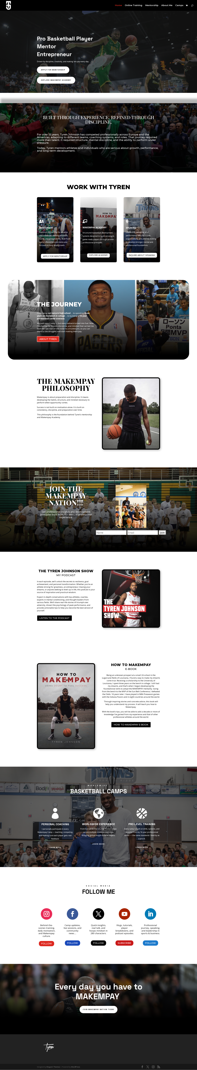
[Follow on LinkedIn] (150, 914)
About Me (166, 6)
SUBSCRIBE (124, 943)
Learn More (55, 847)
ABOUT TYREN (48, 339)
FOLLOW (46, 943)
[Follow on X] (98, 914)
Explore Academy (98, 255)
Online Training (133, 6)
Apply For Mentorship (55, 256)
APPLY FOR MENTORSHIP (53, 70)
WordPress (75, 1067)
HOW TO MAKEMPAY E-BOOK (131, 724)
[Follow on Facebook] (72, 914)
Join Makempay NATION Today (98, 1009)
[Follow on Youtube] (124, 914)
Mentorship (151, 6)
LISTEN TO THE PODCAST (54, 618)
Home (118, 6)
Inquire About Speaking (142, 255)
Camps (179, 6)
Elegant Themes (53, 1067)
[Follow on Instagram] (46, 914)
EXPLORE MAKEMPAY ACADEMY (56, 80)
